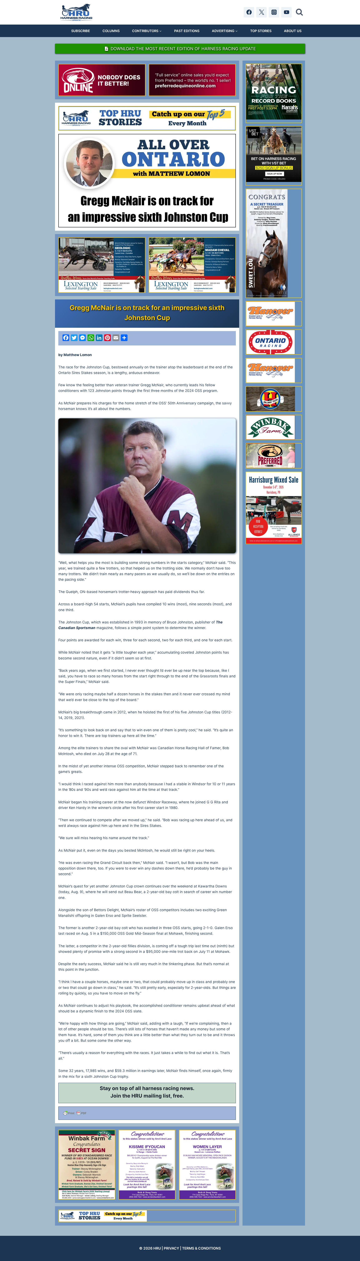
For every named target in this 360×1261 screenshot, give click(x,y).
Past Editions (186, 31)
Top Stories (260, 31)
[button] (147, 485)
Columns (111, 31)
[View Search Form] (299, 12)
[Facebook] (249, 12)
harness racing (160, 1088)
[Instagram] (274, 12)
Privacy (171, 1248)
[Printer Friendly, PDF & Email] (147, 1113)
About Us (292, 31)
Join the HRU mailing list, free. (147, 1096)
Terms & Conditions (201, 1248)
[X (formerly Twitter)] (261, 12)
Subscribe (80, 31)
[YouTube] (286, 12)
